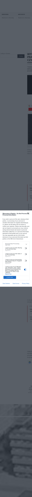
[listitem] (16, 244)
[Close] (28, 213)
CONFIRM (10, 277)
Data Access (16, 283)
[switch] (25, 248)
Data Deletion (6, 283)
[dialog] (16, 248)
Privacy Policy (25, 283)
